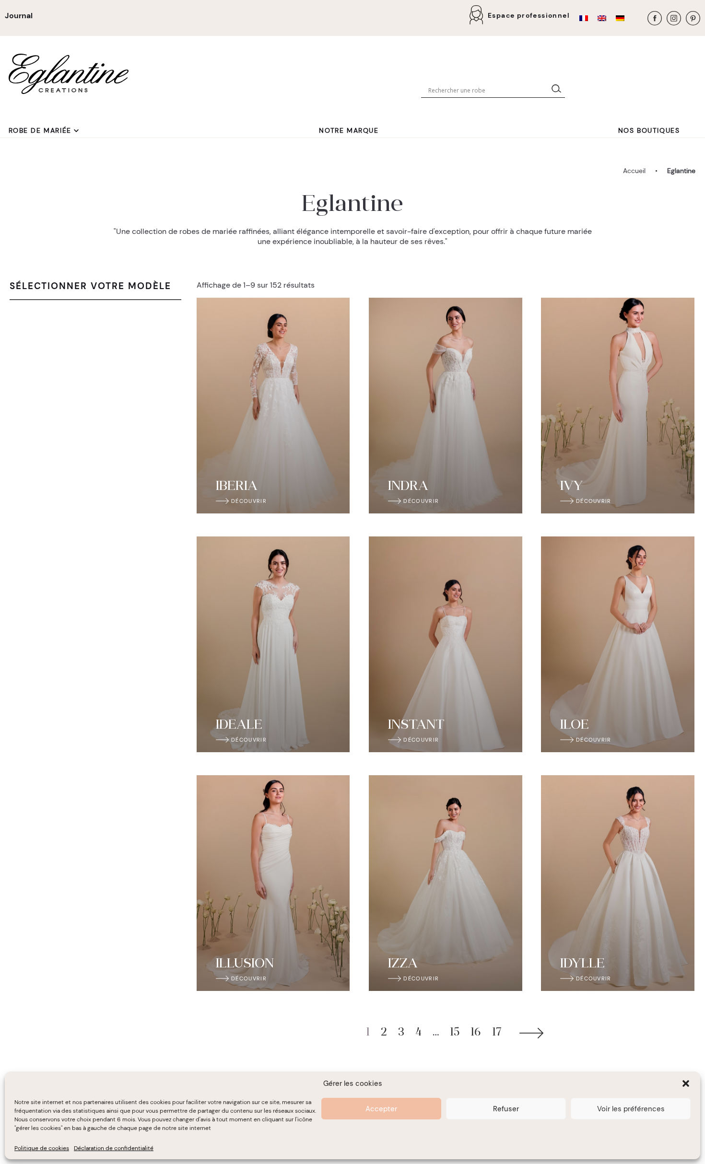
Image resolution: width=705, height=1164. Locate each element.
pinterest (693, 18)
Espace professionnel (529, 15)
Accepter (381, 1109)
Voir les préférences (631, 1109)
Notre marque (348, 130)
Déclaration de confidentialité (113, 1148)
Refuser (506, 1109)
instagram (674, 18)
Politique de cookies (41, 1148)
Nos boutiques (649, 130)
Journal (19, 16)
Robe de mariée (40, 130)
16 (475, 1032)
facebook (654, 18)
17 (497, 1032)
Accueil (634, 170)
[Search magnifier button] (558, 90)
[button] (686, 1083)
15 (454, 1032)
